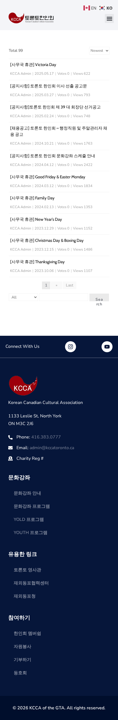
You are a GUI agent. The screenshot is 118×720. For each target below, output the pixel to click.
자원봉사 (22, 647)
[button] (109, 18)
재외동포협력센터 (31, 583)
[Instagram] (70, 346)
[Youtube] (107, 346)
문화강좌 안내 (27, 493)
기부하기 (22, 660)
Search (99, 299)
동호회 (20, 673)
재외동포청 (25, 596)
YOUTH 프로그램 (30, 533)
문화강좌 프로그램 (32, 506)
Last (69, 285)
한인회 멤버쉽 (27, 633)
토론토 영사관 (27, 570)
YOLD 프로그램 (29, 520)
